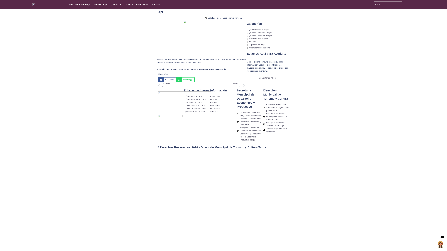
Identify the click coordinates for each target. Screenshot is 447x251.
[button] (167, 79)
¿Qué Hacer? (117, 4)
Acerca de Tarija (82, 4)
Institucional (142, 4)
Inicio (70, 4)
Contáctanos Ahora (267, 78)
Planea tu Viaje (100, 4)
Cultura (129, 4)
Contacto (155, 4)
